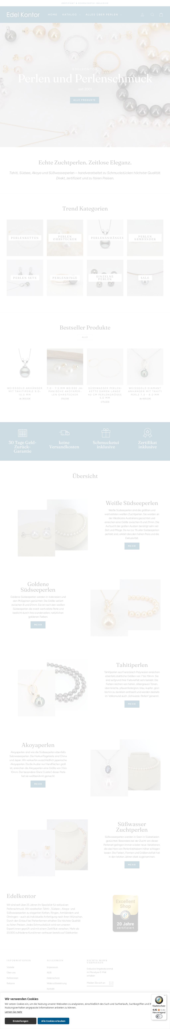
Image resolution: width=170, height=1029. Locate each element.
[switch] (159, 1016)
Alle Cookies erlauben (53, 1021)
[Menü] (165, 996)
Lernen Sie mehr (13, 1011)
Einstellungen (20, 1021)
